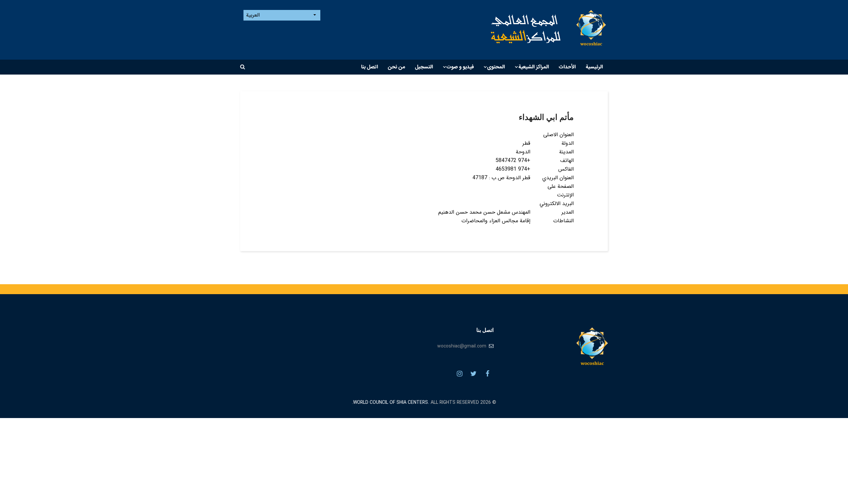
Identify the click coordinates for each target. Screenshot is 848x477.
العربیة (253, 15)
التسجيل (424, 67)
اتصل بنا (369, 67)
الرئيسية (594, 67)
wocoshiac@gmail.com (461, 346)
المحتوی (496, 67)
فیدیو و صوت (460, 67)
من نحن (396, 67)
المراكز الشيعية (533, 67)
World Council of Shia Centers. (391, 402)
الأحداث (567, 67)
